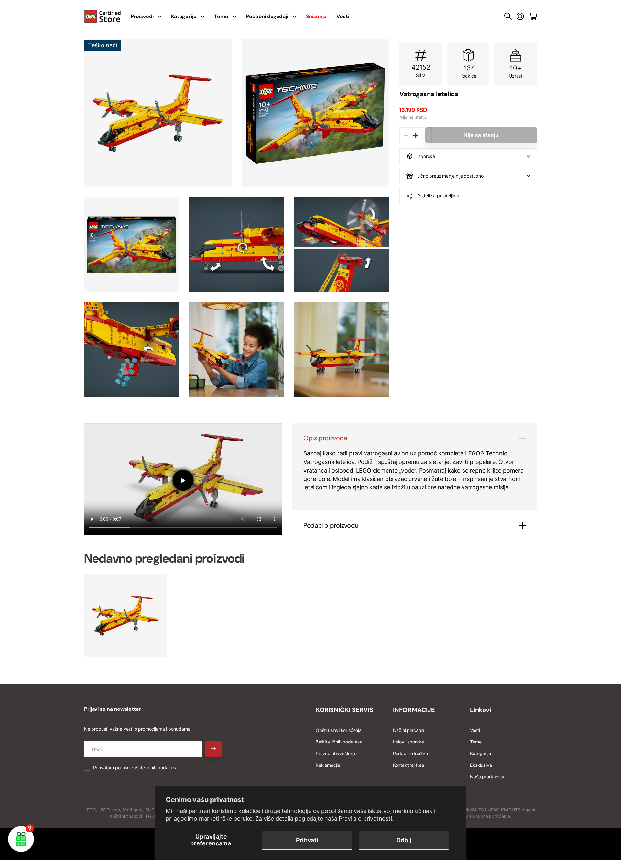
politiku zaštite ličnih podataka (146, 767)
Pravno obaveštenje (336, 753)
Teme (221, 16)
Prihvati (307, 840)
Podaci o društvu (410, 753)
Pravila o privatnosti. (366, 818)
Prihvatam (135, 767)
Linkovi (480, 710)
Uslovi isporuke (408, 741)
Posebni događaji (267, 16)
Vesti (342, 16)
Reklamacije (328, 765)
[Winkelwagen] (533, 16)
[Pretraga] (508, 16)
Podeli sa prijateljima (438, 195)
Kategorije (183, 16)
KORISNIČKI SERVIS (344, 710)
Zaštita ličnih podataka (339, 741)
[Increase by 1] (415, 135)
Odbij (404, 840)
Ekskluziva (481, 765)
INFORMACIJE (414, 710)
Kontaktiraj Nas (408, 765)
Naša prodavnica (487, 776)
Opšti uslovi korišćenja (339, 730)
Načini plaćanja (408, 730)
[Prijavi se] (520, 16)
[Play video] (183, 480)
